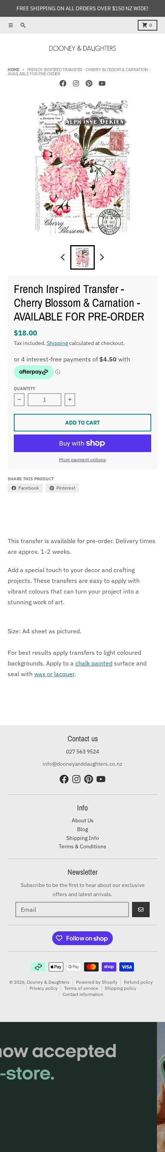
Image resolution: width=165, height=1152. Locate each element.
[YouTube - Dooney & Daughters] (102, 83)
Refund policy (138, 982)
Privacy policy (44, 988)
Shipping (57, 343)
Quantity (24, 388)
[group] (82, 257)
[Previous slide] (63, 257)
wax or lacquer (54, 674)
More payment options (82, 459)
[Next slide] (101, 257)
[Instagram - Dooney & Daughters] (76, 83)
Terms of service (81, 988)
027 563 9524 (82, 751)
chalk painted (93, 663)
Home (14, 69)
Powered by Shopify (96, 982)
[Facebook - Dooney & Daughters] (63, 83)
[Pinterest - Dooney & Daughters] (89, 83)
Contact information (83, 994)
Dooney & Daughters (48, 982)
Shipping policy (120, 988)
